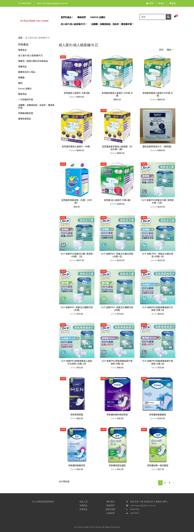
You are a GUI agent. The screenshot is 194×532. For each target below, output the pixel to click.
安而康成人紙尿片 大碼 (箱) (77, 93)
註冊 (151, 3)
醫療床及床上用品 (26, 72)
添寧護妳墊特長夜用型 (117, 414)
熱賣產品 (83, 509)
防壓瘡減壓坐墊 (25, 113)
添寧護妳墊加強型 (117, 465)
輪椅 (20, 83)
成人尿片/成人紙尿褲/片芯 (30, 55)
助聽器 (21, 77)
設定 (173, 3)
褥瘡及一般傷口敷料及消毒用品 (33, 61)
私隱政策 (110, 513)
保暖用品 (22, 66)
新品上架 (83, 501)
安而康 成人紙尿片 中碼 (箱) (117, 200)
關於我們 (110, 501)
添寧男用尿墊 (76, 414)
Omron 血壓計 (25, 88)
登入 (162, 3)
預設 (169, 50)
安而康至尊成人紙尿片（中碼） (77, 146)
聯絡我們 (110, 505)
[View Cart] (175, 16)
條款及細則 (110, 509)
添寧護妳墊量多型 (76, 465)
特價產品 (83, 505)
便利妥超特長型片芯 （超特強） (157, 146)
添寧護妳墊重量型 (157, 414)
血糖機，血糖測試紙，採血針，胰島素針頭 (36, 106)
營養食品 (22, 50)
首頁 (20, 38)
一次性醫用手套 (25, 99)
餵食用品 (22, 94)
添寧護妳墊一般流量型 (157, 465)
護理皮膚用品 (24, 118)
